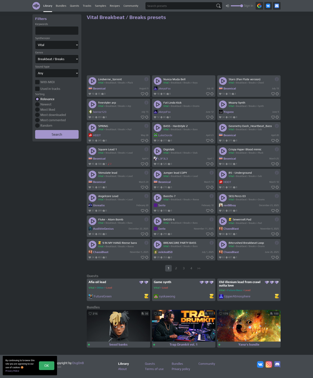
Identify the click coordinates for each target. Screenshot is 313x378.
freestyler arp (107, 102)
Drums (196, 106)
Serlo (161, 205)
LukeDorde (165, 135)
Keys (195, 82)
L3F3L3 (163, 158)
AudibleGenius (103, 228)
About (122, 369)
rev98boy (230, 205)
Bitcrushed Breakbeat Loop (246, 243)
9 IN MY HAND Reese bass (119, 243)
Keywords (41, 24)
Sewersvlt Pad (242, 219)
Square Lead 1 (107, 149)
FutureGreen (103, 296)
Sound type (42, 66)
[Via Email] (277, 6)
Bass (195, 129)
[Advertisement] (56, 197)
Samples (100, 5)
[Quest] (230, 219)
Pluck (130, 82)
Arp (129, 106)
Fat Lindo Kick (172, 102)
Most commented (53, 120)
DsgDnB (78, 363)
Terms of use (154, 369)
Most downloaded (53, 115)
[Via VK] (268, 6)
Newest (45, 104)
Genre (39, 52)
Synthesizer (42, 38)
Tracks (87, 5)
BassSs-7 (169, 196)
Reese (196, 199)
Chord (261, 82)
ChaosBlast (231, 228)
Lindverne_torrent (110, 79)
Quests (74, 5)
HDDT (97, 135)
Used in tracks (50, 89)
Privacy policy (181, 369)
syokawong (167, 296)
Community (131, 5)
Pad (129, 129)
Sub (260, 129)
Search (57, 134)
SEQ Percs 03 (237, 196)
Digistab (168, 149)
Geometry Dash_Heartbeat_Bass (250, 126)
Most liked (47, 109)
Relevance (47, 99)
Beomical (99, 88)
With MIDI (47, 82)
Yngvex (229, 112)
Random (46, 125)
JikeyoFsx (164, 88)
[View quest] (146, 296)
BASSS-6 (169, 219)
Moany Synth (237, 102)
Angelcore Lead (108, 196)
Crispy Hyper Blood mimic (245, 149)
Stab (195, 152)
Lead (130, 152)
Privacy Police (12, 370)
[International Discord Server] (277, 364)
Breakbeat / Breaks (115, 82)
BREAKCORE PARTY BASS (179, 243)
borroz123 (99, 112)
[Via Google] (259, 6)
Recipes (115, 5)
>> (199, 268)
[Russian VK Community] (260, 364)
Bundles (61, 5)
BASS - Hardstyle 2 (175, 126)
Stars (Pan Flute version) (244, 79)
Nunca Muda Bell (174, 79)
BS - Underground (240, 172)
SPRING (103, 126)
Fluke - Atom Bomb (110, 219)
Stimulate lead (107, 172)
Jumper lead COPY (175, 172)
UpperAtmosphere (237, 296)
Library (47, 5)
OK (46, 365)
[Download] (146, 94)
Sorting (40, 94)
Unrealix (99, 205)
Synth (261, 106)
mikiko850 (165, 252)
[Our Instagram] (269, 364)
